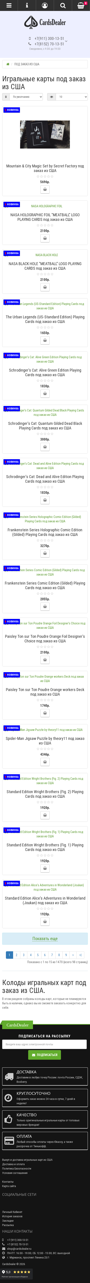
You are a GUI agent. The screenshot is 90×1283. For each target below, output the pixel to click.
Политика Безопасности (16, 1168)
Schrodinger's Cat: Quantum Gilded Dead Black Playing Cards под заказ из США (45, 426)
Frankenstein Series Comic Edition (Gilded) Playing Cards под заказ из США (45, 585)
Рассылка (8, 1225)
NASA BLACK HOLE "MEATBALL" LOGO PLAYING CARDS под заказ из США (45, 266)
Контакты (8, 1182)
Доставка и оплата (13, 1164)
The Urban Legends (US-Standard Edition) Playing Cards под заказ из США (45, 319)
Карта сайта (9, 1186)
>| (80, 955)
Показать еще (45, 938)
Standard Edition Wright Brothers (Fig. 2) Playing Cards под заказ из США (45, 794)
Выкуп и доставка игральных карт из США (27, 1160)
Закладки (8, 1221)
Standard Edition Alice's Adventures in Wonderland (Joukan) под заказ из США (45, 900)
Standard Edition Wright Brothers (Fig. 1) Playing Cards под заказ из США (45, 847)
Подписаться (47, 1055)
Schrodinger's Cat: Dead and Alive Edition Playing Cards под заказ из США (45, 479)
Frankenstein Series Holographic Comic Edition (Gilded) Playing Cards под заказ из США (45, 532)
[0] (80, 5)
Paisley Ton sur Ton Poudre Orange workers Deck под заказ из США (45, 692)
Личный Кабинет (12, 1212)
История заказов (12, 1216)
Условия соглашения (15, 1173)
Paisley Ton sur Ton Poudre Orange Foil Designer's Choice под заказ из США (45, 638)
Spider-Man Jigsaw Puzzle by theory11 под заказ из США (45, 741)
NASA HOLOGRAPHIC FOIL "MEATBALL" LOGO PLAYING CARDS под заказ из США (45, 217)
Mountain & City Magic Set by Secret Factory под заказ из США (45, 168)
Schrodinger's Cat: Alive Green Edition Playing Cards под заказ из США (45, 372)
